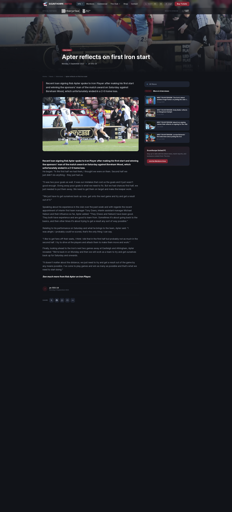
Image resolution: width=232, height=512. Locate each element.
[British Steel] (86, 11)
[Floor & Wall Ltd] (185, 11)
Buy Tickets (182, 4)
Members (90, 4)
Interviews (59, 76)
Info (79, 4)
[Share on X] (51, 300)
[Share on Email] (67, 300)
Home (45, 76)
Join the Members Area (157, 161)
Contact (134, 4)
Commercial (102, 4)
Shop (125, 4)
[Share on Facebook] (57, 300)
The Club (114, 4)
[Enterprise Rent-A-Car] (71, 11)
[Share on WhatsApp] (62, 300)
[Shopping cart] (161, 4)
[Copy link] (73, 300)
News (51, 76)
